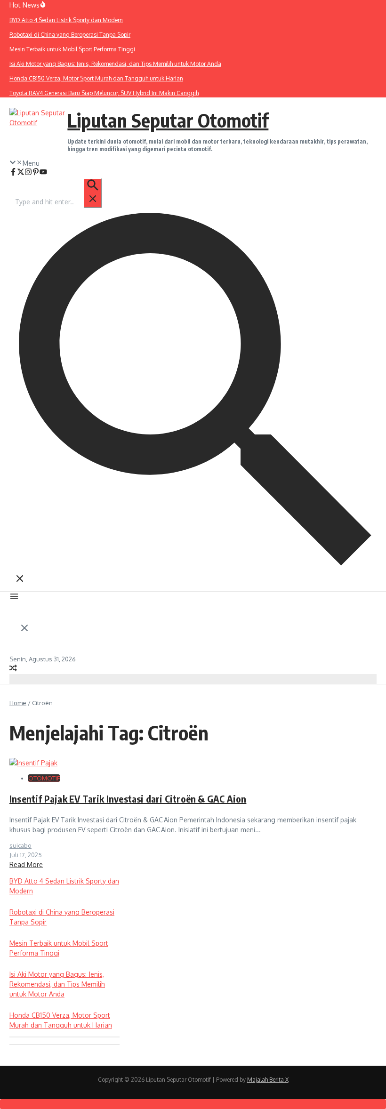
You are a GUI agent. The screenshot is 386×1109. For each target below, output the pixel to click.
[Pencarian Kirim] (92, 193)
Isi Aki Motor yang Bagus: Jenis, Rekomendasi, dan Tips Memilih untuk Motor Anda (57, 984)
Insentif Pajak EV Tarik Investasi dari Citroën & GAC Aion (127, 798)
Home (17, 703)
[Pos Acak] (13, 669)
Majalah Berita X (268, 1079)
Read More (26, 864)
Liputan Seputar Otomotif (167, 120)
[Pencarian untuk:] (58, 202)
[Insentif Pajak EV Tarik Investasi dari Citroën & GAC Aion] (33, 763)
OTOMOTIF (44, 778)
